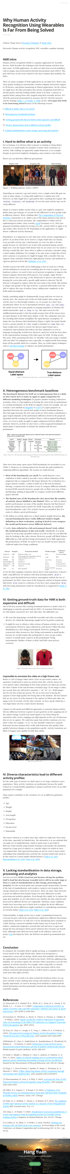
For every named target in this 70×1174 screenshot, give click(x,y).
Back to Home (35, 1164)
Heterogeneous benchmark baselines (20, 114)
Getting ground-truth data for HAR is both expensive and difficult (33, 120)
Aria (11, 934)
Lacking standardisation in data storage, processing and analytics (32, 130)
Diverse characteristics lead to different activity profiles (28, 125)
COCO (38, 407)
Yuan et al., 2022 (32, 859)
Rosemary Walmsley (30, 43)
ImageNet (29, 407)
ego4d (38, 223)
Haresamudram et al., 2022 (14, 859)
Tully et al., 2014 (26, 910)
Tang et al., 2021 (51, 856)
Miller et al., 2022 (41, 910)
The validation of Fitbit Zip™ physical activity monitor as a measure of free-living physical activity (34, 1103)
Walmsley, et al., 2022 (37, 261)
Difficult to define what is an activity (20, 109)
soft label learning (16, 346)
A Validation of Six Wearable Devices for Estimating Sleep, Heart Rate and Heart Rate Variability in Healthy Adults (35, 1093)
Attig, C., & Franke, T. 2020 (28, 101)
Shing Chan (46, 43)
